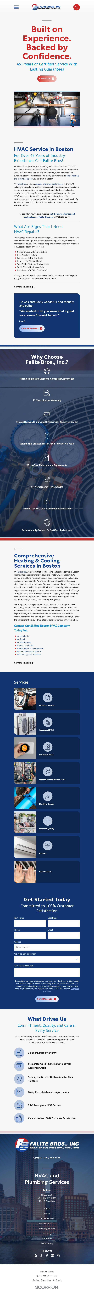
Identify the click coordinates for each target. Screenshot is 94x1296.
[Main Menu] (16, 7)
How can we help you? (23, 965)
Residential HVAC (47, 1218)
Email (50, 930)
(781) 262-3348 (52, 1157)
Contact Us (47, 1238)
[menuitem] (36, 1280)
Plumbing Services (47, 1228)
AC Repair (21, 639)
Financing (47, 1233)
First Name (19, 918)
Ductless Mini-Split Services (29, 651)
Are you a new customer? (25, 954)
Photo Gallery (47, 1243)
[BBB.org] (41, 1255)
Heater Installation (25, 645)
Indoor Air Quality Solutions (29, 654)
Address (17, 942)
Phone (17, 930)
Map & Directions (47, 1201)
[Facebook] (46, 1255)
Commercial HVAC (47, 1223)
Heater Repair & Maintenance (30, 648)
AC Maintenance (24, 642)
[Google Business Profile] (52, 1255)
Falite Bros (21, 184)
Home (47, 1213)
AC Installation (23, 636)
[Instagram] (58, 1255)
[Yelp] (35, 1255)
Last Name (52, 918)
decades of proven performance (49, 184)
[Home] (46, 7)
